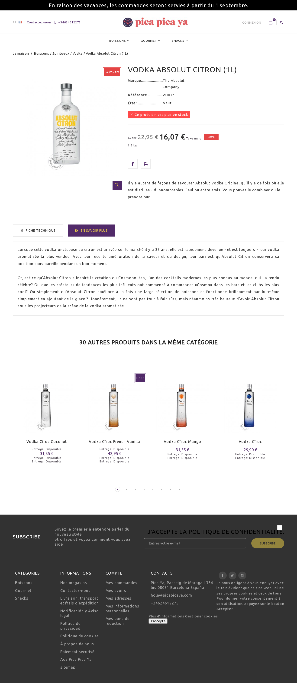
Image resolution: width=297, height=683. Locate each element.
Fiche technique (41, 230)
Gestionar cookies (201, 616)
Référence (138, 95)
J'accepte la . (216, 532)
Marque (134, 80)
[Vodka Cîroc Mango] (182, 404)
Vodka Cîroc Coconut (46, 442)
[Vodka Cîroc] (250, 404)
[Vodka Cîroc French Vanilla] (114, 404)
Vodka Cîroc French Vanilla (114, 442)
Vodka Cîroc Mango (182, 442)
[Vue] (55, 412)
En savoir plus (94, 230)
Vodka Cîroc (250, 442)
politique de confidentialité (236, 531)
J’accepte (158, 621)
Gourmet (149, 40)
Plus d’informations (166, 616)
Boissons (117, 40)
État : (133, 103)
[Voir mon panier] (270, 22)
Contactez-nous (39, 22)
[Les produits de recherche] (281, 22)
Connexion (251, 22)
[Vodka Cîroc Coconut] (46, 404)
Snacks (178, 40)
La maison (21, 53)
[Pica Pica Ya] (155, 22)
